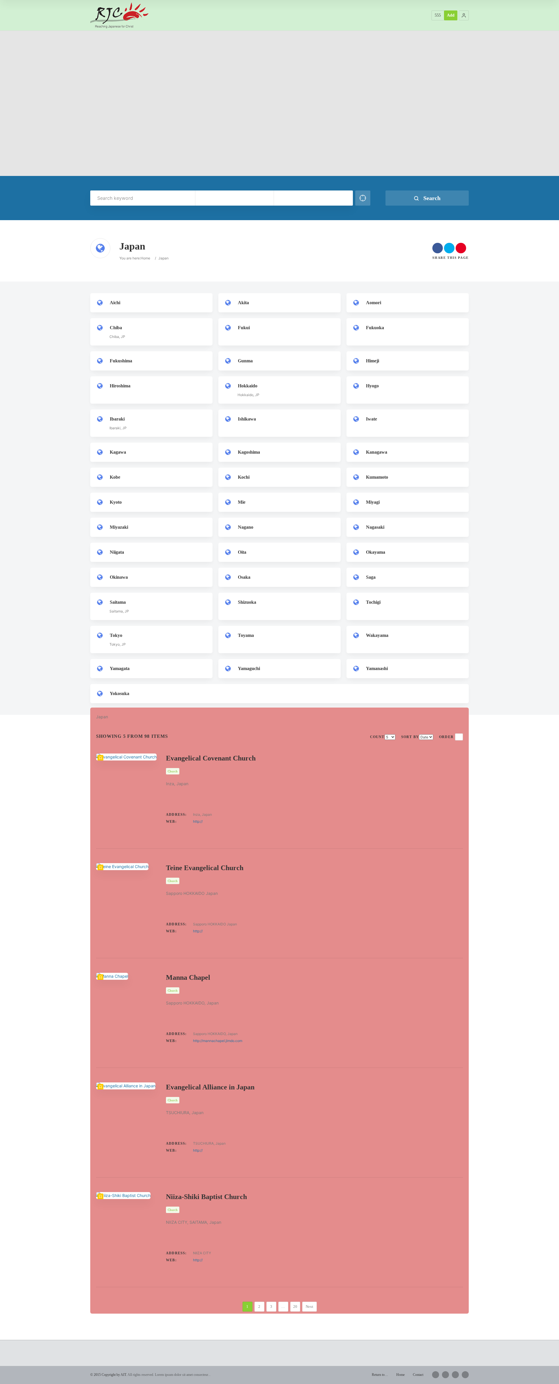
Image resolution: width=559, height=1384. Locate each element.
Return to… (380, 1375)
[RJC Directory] (119, 15)
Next (309, 1306)
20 (295, 1306)
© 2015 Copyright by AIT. (108, 1375)
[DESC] (459, 736)
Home (145, 258)
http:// (198, 821)
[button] (464, 15)
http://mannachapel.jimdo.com (217, 1041)
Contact (418, 1375)
